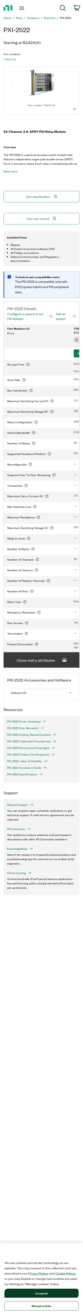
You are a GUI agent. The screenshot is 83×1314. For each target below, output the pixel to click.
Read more (10, 171)
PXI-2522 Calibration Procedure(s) (29, 741)
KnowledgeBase (17, 849)
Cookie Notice (65, 1273)
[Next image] (72, 84)
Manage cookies (41, 1306)
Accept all (41, 1293)
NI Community (16, 829)
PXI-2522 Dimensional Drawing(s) (28, 748)
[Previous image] (11, 84)
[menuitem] (63, 9)
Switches (49, 18)
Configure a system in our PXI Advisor (25, 316)
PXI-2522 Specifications (22, 774)
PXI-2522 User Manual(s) (23, 728)
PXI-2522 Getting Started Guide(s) (28, 735)
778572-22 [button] (10, 59)
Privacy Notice (38, 1273)
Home (7, 18)
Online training (16, 873)
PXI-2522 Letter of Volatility (24, 761)
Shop (19, 18)
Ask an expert (61, 316)
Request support (17, 805)
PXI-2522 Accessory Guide (24, 768)
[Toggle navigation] (22, 8)
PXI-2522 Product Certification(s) (28, 754)
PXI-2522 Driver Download (24, 721)
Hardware (33, 18)
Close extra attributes (36, 660)
